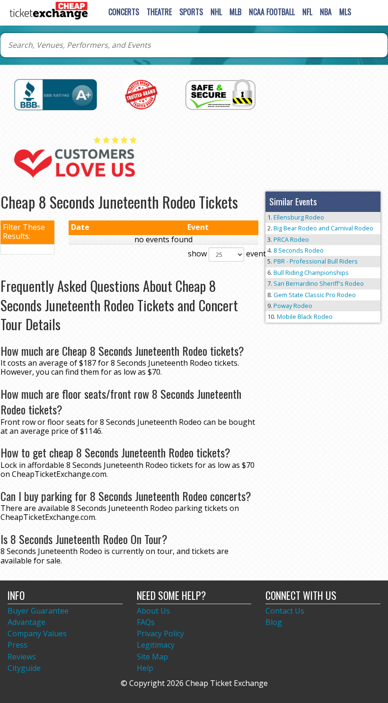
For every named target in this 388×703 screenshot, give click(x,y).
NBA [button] (326, 12)
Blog (273, 622)
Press (17, 645)
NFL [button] (307, 12)
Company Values (37, 633)
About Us (153, 611)
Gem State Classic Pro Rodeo (314, 294)
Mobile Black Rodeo (305, 316)
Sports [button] (191, 12)
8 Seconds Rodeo (298, 250)
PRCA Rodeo (291, 239)
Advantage (26, 622)
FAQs (146, 622)
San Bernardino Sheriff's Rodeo (318, 283)
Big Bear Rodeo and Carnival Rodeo (323, 228)
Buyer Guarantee (38, 611)
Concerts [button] (123, 12)
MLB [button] (235, 12)
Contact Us (284, 611)
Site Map (152, 656)
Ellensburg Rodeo (298, 217)
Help (145, 668)
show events (218, 254)
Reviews (22, 656)
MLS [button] (345, 12)
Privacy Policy (160, 633)
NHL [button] (216, 12)
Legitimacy (156, 645)
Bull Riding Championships (311, 272)
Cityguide (24, 668)
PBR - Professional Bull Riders (315, 261)
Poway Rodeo (292, 305)
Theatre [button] (159, 12)
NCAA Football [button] (272, 12)
